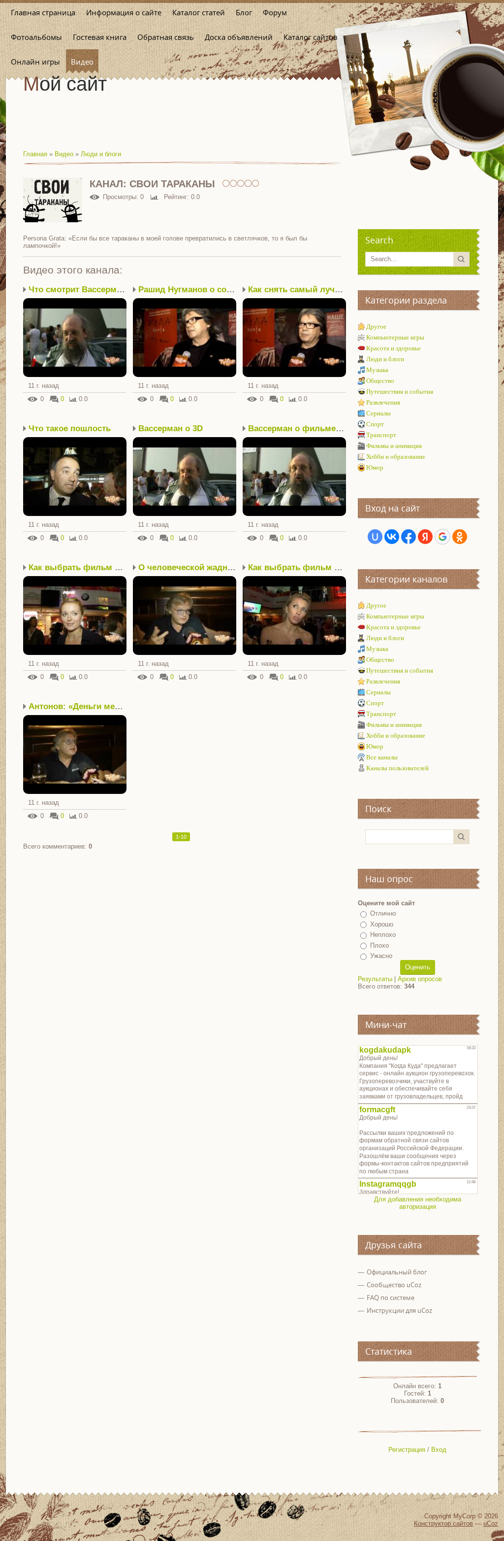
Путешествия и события (399, 391)
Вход (438, 1449)
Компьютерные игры (395, 337)
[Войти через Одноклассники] (459, 536)
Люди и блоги (101, 154)
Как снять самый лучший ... (304, 289)
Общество (380, 380)
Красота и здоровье (393, 348)
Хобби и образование (395, 456)
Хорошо (381, 924)
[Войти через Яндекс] (425, 536)
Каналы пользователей (397, 768)
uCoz (490, 1523)
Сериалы (378, 413)
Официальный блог (397, 1271)
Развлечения (383, 402)
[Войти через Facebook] (408, 536)
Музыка (377, 370)
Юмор (374, 467)
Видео (64, 154)
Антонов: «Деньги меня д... (84, 706)
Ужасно (381, 955)
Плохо (379, 945)
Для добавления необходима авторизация (417, 1203)
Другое (376, 326)
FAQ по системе (390, 1297)
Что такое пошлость (70, 428)
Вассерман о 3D (170, 428)
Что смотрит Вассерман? (80, 289)
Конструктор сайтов (443, 1523)
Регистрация (406, 1449)
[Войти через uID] (375, 536)
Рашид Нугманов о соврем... (196, 289)
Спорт (375, 424)
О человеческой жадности (192, 567)
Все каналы (382, 757)
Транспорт (381, 435)
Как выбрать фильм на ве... (86, 567)
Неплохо (383, 934)
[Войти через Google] (442, 537)
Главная (35, 154)
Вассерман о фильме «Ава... (306, 428)
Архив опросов (420, 979)
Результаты (375, 979)
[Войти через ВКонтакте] (391, 536)
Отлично (383, 913)
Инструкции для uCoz (399, 1310)
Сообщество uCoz (394, 1284)
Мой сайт (65, 84)
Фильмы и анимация (394, 445)
